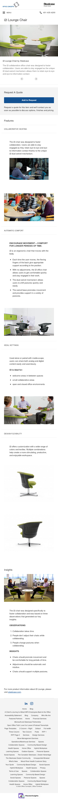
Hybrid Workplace (40, 748)
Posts (37, 732)
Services (26, 735)
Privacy (42, 768)
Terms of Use (14, 771)
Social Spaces (9, 754)
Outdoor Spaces (28, 751)
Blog (31, 709)
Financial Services (39, 718)
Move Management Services (27, 738)
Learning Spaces (12, 751)
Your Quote (10, 764)
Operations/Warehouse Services (23, 741)
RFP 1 (44, 732)
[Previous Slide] (22, 79)
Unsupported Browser (42, 758)
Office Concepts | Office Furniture (31, 786)
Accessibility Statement (13, 715)
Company (34, 715)
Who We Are (46, 715)
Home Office (26, 748)
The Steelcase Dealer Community (18, 758)
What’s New (13, 761)
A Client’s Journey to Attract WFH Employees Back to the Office (28, 712)
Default (38, 728)
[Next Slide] (36, 79)
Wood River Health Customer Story (33, 761)
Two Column (27, 732)
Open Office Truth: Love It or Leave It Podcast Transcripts (27, 725)
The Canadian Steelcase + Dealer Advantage (34, 754)
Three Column (14, 732)
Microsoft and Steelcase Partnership (27, 722)
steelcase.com (14, 692)
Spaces (41, 741)
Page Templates (10, 728)
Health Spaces (13, 748)
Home (24, 709)
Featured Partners (15, 718)
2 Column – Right (25, 728)
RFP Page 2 (15, 735)
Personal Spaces (43, 751)
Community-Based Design (37, 745)
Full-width (47, 728)
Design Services (38, 735)
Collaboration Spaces (16, 745)
